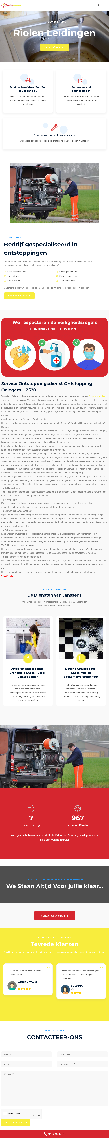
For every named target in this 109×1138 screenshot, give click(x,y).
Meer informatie (55, 47)
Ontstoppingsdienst (98, 396)
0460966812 (7, 576)
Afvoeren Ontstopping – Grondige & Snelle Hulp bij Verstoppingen (28, 672)
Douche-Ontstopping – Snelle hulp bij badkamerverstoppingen (81, 672)
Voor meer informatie (19, 295)
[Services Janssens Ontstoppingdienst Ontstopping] (11, 5)
